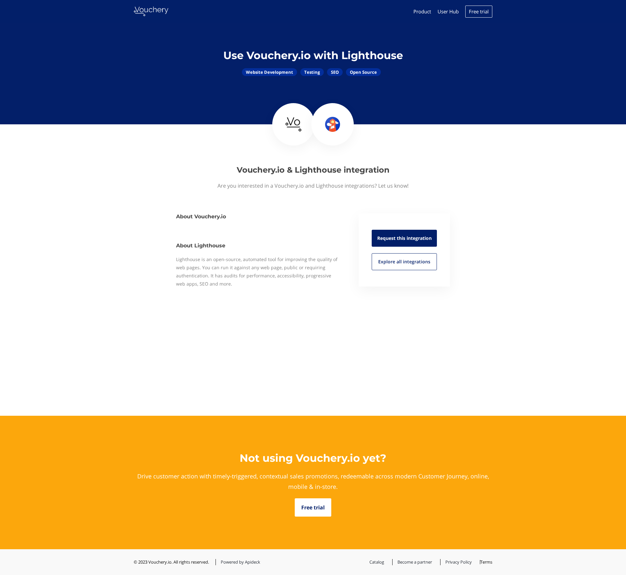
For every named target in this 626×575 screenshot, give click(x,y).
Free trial (479, 11)
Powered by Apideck (240, 562)
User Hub (448, 11)
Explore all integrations (404, 261)
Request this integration (404, 238)
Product (422, 11)
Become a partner (414, 562)
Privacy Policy (458, 562)
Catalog (376, 562)
